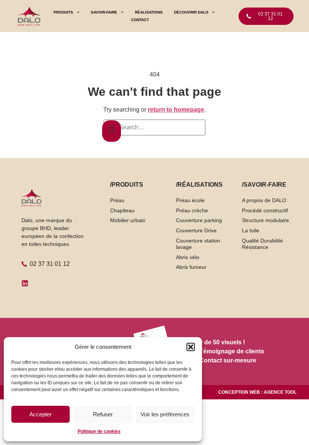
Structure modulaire (265, 220)
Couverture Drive (196, 230)
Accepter (40, 414)
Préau (117, 200)
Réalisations (149, 12)
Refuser (103, 414)
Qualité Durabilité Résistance (262, 244)
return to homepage (176, 109)
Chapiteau (122, 210)
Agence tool (280, 392)
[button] (190, 347)
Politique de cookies (99, 431)
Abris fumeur (191, 267)
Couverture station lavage (198, 244)
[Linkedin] (24, 283)
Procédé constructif (265, 210)
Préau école (190, 200)
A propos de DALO (264, 200)
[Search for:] (154, 127)
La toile (250, 230)
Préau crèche (192, 210)
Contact (140, 20)
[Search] (111, 131)
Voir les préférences (165, 414)
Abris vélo (187, 257)
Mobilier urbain (127, 220)
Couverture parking (199, 220)
